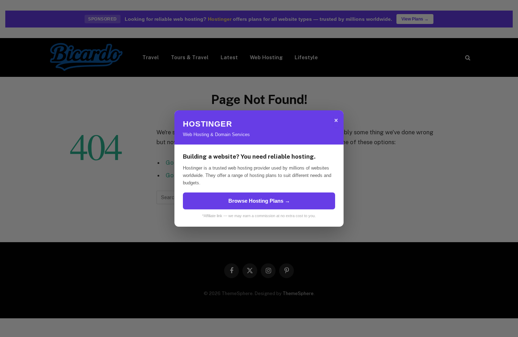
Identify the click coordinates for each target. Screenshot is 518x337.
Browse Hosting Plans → (259, 201)
